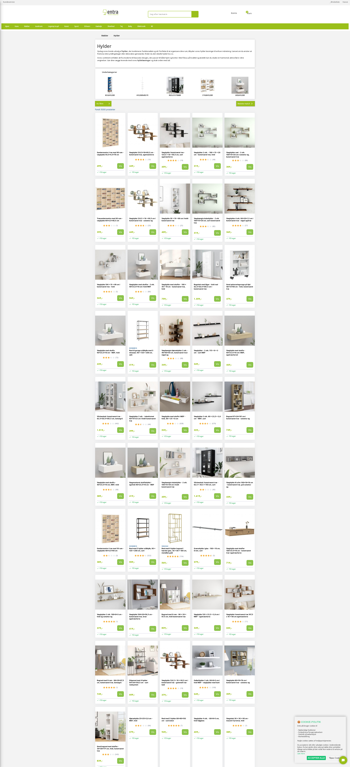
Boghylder (110, 95)
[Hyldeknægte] (143, 85)
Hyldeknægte (142, 95)
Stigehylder (207, 95)
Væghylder (240, 95)
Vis (120, 166)
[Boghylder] (110, 85)
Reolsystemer (175, 95)
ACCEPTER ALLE (316, 758)
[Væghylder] (240, 85)
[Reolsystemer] (175, 85)
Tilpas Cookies (335, 758)
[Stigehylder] (207, 85)
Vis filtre (99, 103)
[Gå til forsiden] (97, 35)
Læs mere (301, 753)
